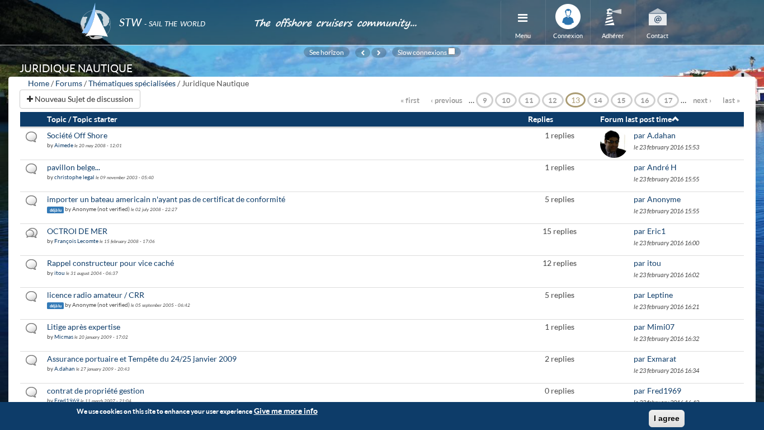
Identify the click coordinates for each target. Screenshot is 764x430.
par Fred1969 (657, 390)
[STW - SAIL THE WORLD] (160, 7)
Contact (657, 35)
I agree (667, 418)
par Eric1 (650, 231)
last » (731, 100)
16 (644, 100)
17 (668, 100)
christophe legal (74, 177)
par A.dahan (655, 135)
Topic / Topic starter (82, 119)
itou (59, 272)
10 (506, 100)
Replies (540, 119)
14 (597, 100)
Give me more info (286, 410)
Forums (68, 83)
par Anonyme (657, 199)
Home (38, 83)
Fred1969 (66, 400)
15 (621, 100)
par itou (647, 263)
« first (409, 100)
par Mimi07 (654, 326)
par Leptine (653, 295)
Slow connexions (422, 52)
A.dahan (64, 368)
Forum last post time (636, 119)
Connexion (568, 35)
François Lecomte (76, 240)
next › (702, 100)
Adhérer (613, 35)
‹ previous (447, 100)
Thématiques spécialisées (132, 83)
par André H (655, 167)
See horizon (326, 52)
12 (552, 100)
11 (529, 100)
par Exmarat (655, 358)
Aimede (63, 145)
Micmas (63, 336)
